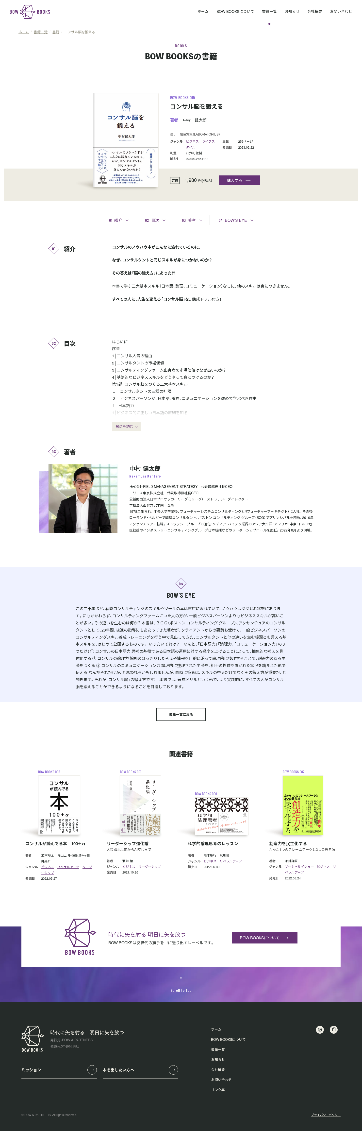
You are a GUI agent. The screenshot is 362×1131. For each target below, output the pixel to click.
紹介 (115, 220)
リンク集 (218, 1089)
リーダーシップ (149, 866)
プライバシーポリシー (326, 1115)
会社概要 (314, 11)
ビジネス (192, 141)
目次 (152, 220)
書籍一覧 (269, 11)
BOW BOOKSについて (235, 11)
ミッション (31, 1070)
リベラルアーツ (68, 866)
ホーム (203, 11)
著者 (189, 220)
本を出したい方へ (118, 1070)
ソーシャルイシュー (299, 866)
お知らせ (292, 11)
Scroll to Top (181, 990)
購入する (235, 180)
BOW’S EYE (233, 220)
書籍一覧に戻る (181, 714)
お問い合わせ (341, 11)
